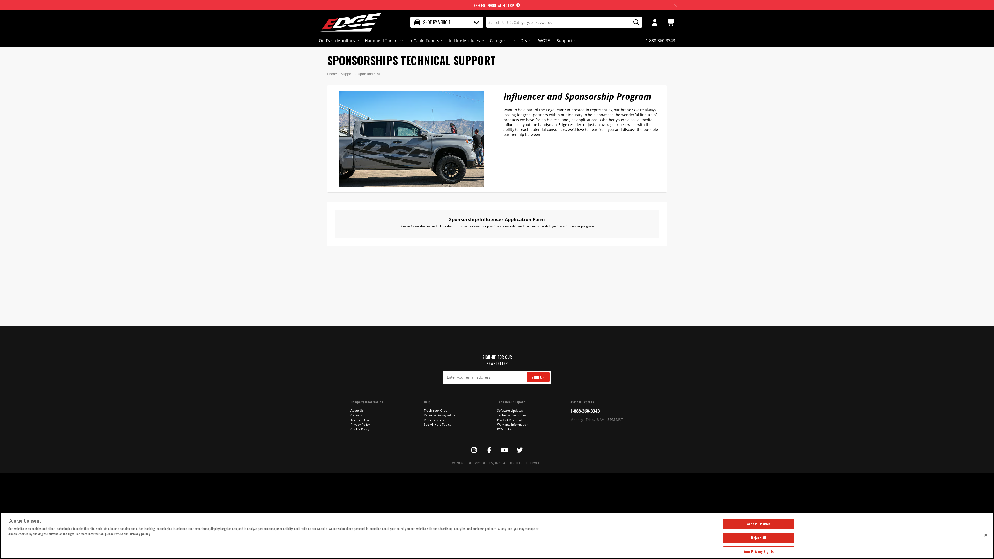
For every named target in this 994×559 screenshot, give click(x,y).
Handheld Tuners (382, 40)
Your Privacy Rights (758, 551)
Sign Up (538, 377)
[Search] (634, 22)
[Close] (985, 535)
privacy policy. (140, 533)
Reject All (758, 537)
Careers (356, 415)
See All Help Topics (437, 424)
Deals (526, 40)
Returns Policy (434, 420)
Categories (500, 40)
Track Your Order (436, 410)
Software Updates (510, 410)
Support (565, 40)
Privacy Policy (360, 424)
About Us (357, 410)
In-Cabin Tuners (423, 40)
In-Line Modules (464, 40)
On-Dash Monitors (337, 40)
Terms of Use (360, 420)
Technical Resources (512, 415)
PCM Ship (504, 429)
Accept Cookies (759, 523)
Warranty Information (512, 424)
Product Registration (511, 420)
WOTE (544, 40)
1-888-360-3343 (585, 411)
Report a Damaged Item (441, 415)
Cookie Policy (359, 429)
